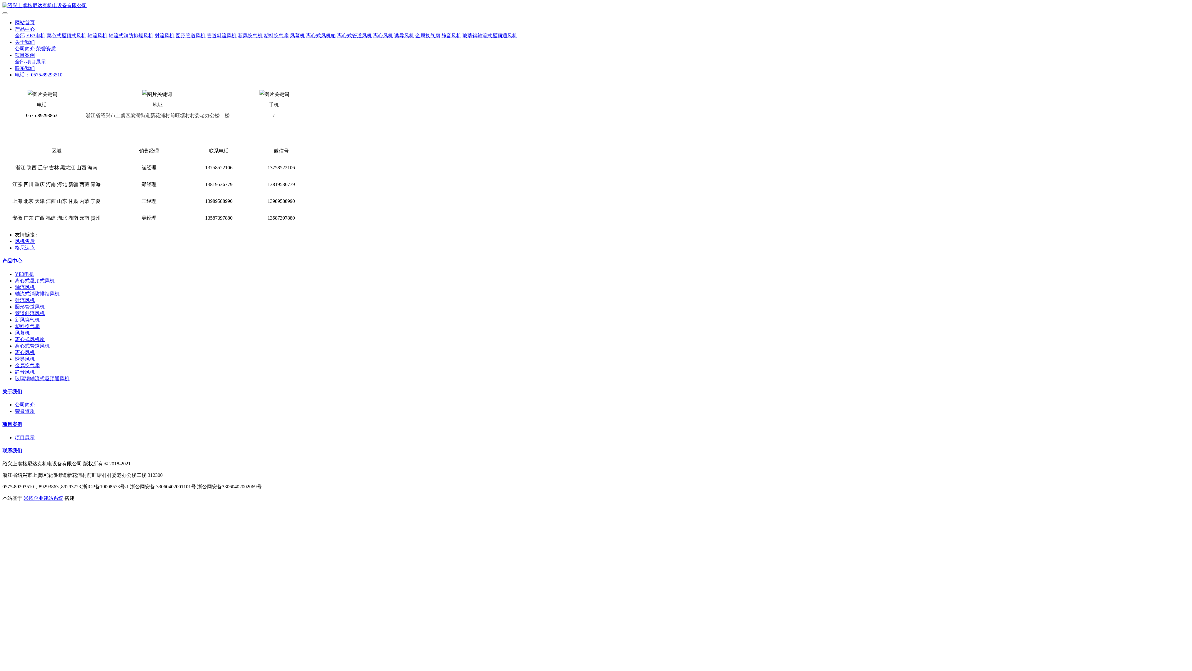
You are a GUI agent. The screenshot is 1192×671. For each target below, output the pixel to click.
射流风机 (164, 35)
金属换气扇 (427, 35)
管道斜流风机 (222, 35)
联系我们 (25, 68)
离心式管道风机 (354, 35)
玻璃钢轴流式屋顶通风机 (490, 35)
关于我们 (25, 42)
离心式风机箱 (321, 35)
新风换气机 (250, 35)
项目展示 (36, 61)
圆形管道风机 (190, 35)
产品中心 (25, 29)
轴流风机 (97, 35)
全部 (20, 35)
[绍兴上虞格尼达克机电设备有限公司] (596, 5)
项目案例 (25, 55)
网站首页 (25, 22)
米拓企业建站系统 (43, 498)
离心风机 (383, 35)
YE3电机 (35, 35)
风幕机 (297, 35)
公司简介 (25, 48)
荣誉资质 (46, 48)
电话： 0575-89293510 (38, 74)
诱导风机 (404, 35)
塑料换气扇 (276, 35)
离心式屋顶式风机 (66, 35)
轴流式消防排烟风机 (131, 35)
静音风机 (451, 35)
